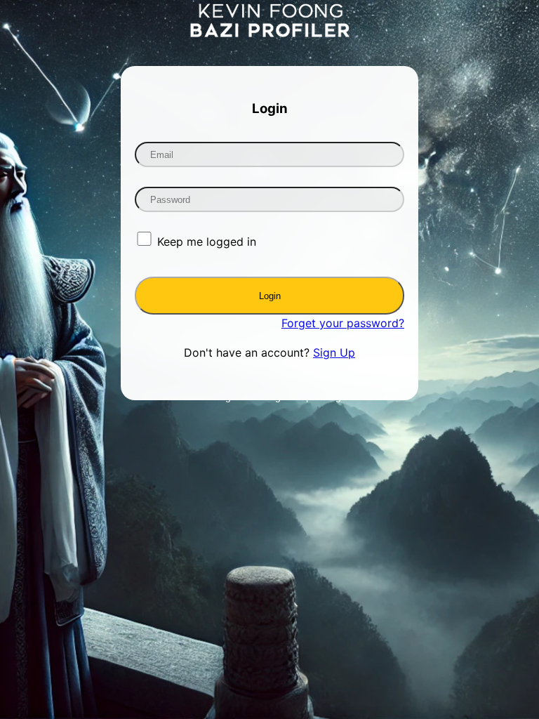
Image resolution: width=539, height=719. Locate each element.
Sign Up (334, 352)
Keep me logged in (206, 242)
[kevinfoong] (270, 33)
